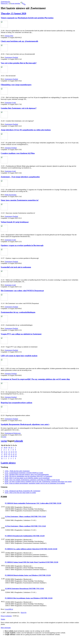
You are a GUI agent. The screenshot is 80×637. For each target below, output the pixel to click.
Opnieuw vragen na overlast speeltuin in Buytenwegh (22, 245)
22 (13, 454)
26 (6, 456)
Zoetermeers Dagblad (11, 57)
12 (6, 452)
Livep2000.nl (9, 609)
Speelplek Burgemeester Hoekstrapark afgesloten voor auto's (25, 424)
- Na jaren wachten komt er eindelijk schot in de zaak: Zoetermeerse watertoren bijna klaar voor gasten (38, 481)
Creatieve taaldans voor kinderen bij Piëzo (18, 153)
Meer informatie (6, 627)
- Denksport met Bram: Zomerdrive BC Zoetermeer (22, 491)
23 (16, 454)
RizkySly (24, 612)
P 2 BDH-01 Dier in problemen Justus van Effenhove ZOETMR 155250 (28, 598)
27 (2, 447)
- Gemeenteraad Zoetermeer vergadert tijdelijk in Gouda (24, 473)
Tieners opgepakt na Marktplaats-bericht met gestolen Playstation (27, 18)
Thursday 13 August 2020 (13, 13)
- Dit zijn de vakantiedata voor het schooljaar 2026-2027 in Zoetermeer (28, 476)
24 (2, 456)
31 (11, 447)
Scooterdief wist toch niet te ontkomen (16, 267)
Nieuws (3, 3)
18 (4, 454)
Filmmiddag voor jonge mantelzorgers (16, 85)
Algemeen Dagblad (11, 148)
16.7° (7, 3)
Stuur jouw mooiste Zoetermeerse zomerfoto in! (20, 200)
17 (2, 454)
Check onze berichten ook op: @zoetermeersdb (19, 41)
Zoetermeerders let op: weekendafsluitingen (18, 312)
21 (11, 454)
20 (9, 454)
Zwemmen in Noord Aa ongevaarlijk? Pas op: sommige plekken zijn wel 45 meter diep (35, 379)
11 (4, 452)
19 (6, 454)
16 (16, 452)
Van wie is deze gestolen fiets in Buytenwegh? (19, 63)
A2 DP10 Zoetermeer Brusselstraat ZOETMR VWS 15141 (24, 588)
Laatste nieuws (8, 462)
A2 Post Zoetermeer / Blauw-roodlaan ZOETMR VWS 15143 (25, 516)
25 (4, 456)
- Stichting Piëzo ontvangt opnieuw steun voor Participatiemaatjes (27, 474)
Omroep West (9, 36)
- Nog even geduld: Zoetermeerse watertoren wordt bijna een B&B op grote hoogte (32, 480)
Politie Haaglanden (10, 195)
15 (13, 452)
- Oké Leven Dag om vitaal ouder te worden (20, 492)
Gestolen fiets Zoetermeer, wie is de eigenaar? (18, 108)
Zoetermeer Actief (10, 102)
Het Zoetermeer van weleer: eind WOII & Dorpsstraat (22, 291)
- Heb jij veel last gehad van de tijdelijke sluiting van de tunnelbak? (27, 478)
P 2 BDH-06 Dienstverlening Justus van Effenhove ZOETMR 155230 (28, 575)
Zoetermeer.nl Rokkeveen (13, 433)
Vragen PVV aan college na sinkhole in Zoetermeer (21, 334)
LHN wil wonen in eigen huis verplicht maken (19, 356)
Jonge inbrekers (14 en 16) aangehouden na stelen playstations (26, 130)
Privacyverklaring (6, 616)
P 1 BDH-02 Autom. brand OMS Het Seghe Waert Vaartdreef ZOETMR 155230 (31, 562)
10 (2, 452)
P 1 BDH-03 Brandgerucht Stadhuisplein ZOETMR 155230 (24, 536)
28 (4, 447)
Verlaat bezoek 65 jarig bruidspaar (15, 222)
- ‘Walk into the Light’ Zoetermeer (17, 471)
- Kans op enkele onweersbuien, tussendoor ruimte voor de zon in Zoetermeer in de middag (35, 483)
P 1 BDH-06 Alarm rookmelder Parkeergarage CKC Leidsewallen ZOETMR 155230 (33, 503)
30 (9, 447)
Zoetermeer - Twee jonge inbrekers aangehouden (20, 177)
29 (6, 447)
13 (9, 452)
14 (11, 452)
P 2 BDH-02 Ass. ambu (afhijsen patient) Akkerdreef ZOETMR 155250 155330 (31, 549)
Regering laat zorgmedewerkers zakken (16, 403)
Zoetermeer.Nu (5, 1)
